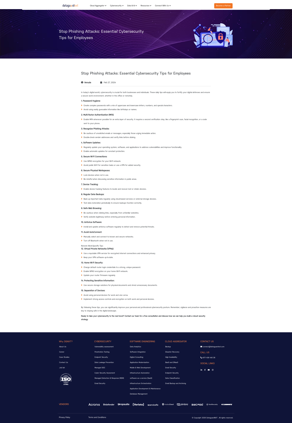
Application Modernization (139, 362)
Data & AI (131, 6)
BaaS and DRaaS (171, 362)
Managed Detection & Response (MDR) (109, 378)
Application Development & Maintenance (145, 389)
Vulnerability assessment (104, 347)
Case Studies (64, 357)
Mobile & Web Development (140, 368)
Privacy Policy (64, 417)
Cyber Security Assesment (105, 373)
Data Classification (172, 378)
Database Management (138, 394)
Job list (62, 368)
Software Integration (138, 352)
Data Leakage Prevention (104, 362)
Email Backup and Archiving (175, 383)
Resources (145, 6)
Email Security (100, 383)
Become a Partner (223, 6)
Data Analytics (135, 347)
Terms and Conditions (97, 417)
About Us (62, 347)
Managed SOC (100, 368)
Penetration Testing (102, 352)
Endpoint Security (101, 357)
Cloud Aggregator (97, 6)
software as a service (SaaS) (141, 378)
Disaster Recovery (172, 352)
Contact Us (63, 362)
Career (61, 352)
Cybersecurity (116, 6)
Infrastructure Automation (140, 373)
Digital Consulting (136, 357)
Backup (168, 347)
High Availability (171, 357)
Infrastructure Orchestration (140, 383)
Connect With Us (162, 6)
